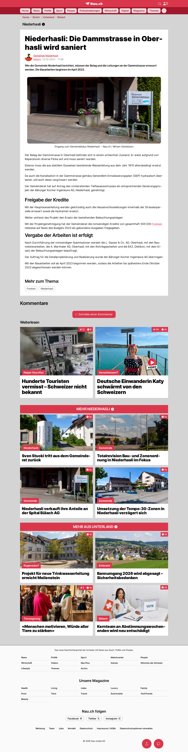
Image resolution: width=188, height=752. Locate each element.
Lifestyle (25, 668)
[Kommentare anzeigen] (158, 743)
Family (144, 688)
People (144, 657)
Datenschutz (86, 728)
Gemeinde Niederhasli (45, 55)
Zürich (36, 17)
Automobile (117, 693)
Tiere (53, 693)
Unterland (48, 17)
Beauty (24, 699)
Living (54, 688)
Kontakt (72, 728)
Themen (55, 668)
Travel (84, 693)
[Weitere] (164, 10)
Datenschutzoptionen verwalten (136, 728)
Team (52, 728)
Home (25, 17)
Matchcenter (117, 657)
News (24, 657)
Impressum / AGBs (106, 728)
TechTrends (146, 693)
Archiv (84, 668)
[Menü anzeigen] (165, 3)
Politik (54, 657)
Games (114, 663)
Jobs (61, 728)
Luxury (114, 688)
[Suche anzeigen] (159, 3)
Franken (157, 223)
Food (23, 693)
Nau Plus (85, 663)
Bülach (61, 17)
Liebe (83, 688)
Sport (83, 657)
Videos (54, 663)
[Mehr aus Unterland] (94, 527)
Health (24, 688)
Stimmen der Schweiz (152, 663)
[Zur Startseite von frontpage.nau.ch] (94, 3)
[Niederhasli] (94, 24)
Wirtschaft (26, 663)
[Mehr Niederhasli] (94, 409)
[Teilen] (146, 743)
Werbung (40, 728)
